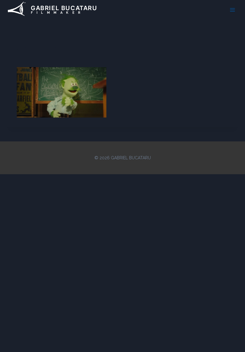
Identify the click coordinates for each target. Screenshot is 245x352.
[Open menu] (232, 9)
